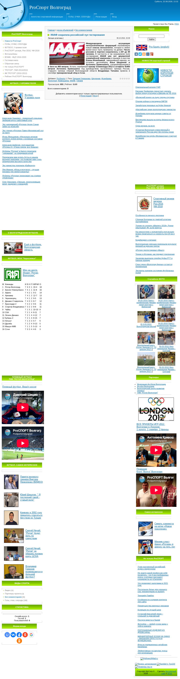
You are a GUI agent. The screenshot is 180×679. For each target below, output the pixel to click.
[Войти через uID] (7, 634)
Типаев (79, 81)
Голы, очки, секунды (14, 600)
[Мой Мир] (147, 54)
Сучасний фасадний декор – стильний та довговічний (150, 615)
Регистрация (101, 17)
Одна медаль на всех (145, 126)
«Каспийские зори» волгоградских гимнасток (156, 109)
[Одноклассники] (144, 54)
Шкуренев (95, 78)
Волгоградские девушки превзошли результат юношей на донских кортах (156, 245)
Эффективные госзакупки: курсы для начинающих (152, 652)
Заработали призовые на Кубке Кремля (153, 105)
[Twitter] (140, 54)
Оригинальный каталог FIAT (148, 87)
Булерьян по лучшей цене (149, 610)
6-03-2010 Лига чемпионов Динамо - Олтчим (166, 348)
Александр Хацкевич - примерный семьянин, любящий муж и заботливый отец (22, 119)
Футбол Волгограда (145, 386)
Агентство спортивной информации (47, 17)
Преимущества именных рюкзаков (153, 606)
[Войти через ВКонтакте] (13, 634)
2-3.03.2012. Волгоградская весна (146, 325)
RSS (177, 24)
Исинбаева (106, 78)
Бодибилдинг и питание (146, 240)
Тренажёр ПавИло (146, 595)
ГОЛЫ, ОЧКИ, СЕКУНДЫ (79, 17)
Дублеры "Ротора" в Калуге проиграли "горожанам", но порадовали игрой (19, 152)
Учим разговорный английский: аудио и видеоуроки (151, 568)
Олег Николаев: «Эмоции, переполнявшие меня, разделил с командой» (21, 183)
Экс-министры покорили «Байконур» (18, 165)
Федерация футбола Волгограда (151, 384)
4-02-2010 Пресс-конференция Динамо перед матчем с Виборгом (146, 303)
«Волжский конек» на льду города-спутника (155, 97)
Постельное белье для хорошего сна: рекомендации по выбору (152, 590)
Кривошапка (63, 81)
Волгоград (52, 81)
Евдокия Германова (81, 78)
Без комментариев (13, 597)
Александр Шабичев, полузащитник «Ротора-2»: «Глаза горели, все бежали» (20, 146)
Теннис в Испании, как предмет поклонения (155, 254)
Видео (7, 590)
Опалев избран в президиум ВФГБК (151, 101)
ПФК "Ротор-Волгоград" (147, 393)
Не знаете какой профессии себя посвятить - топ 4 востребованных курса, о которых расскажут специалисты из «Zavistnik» (153, 576)
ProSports (61, 78)
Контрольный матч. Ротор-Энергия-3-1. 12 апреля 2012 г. (146, 347)
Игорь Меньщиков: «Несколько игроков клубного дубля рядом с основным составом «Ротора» (22, 139)
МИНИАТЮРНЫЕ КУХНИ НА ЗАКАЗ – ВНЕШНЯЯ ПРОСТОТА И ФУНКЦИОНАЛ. (154, 638)
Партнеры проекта (13, 594)
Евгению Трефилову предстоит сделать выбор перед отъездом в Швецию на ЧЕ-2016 (156, 92)
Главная (51, 30)
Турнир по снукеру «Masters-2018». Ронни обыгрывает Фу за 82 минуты (154, 227)
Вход (114, 17)
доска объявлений (65, 30)
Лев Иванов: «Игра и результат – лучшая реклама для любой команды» (20, 170)
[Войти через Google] (31, 635)
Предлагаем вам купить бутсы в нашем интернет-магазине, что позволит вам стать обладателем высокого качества (21, 159)
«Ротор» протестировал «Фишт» (150, 250)
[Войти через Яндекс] (25, 634)
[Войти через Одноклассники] (19, 641)
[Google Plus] (151, 54)
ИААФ (72, 81)
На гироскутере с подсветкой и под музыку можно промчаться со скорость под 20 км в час (155, 234)
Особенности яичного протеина (150, 215)
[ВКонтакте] (136, 54)
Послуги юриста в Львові (149, 620)
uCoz (170, 673)
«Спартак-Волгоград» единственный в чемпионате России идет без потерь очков (155, 131)
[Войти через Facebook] (19, 634)
